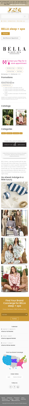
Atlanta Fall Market (7, 331)
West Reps (19, 71)
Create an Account (17, 377)
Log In (9, 377)
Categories (9, 397)
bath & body (9, 133)
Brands (3, 397)
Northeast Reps (10, 71)
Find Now (14, 318)
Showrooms (5, 399)
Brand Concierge (6, 400)
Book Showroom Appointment (10, 38)
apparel (3, 133)
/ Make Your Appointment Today (17, 4)
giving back (16, 133)
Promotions (16, 397)
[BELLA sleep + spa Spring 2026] (7, 117)
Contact (11, 399)
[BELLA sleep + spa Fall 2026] (21, 117)
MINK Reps (19, 68)
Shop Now (5, 33)
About (22, 397)
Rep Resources (16, 400)
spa (21, 133)
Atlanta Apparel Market (8, 338)
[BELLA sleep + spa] (14, 195)
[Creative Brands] (14, 143)
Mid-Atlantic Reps (11, 68)
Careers (17, 399)
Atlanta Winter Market (8, 345)
